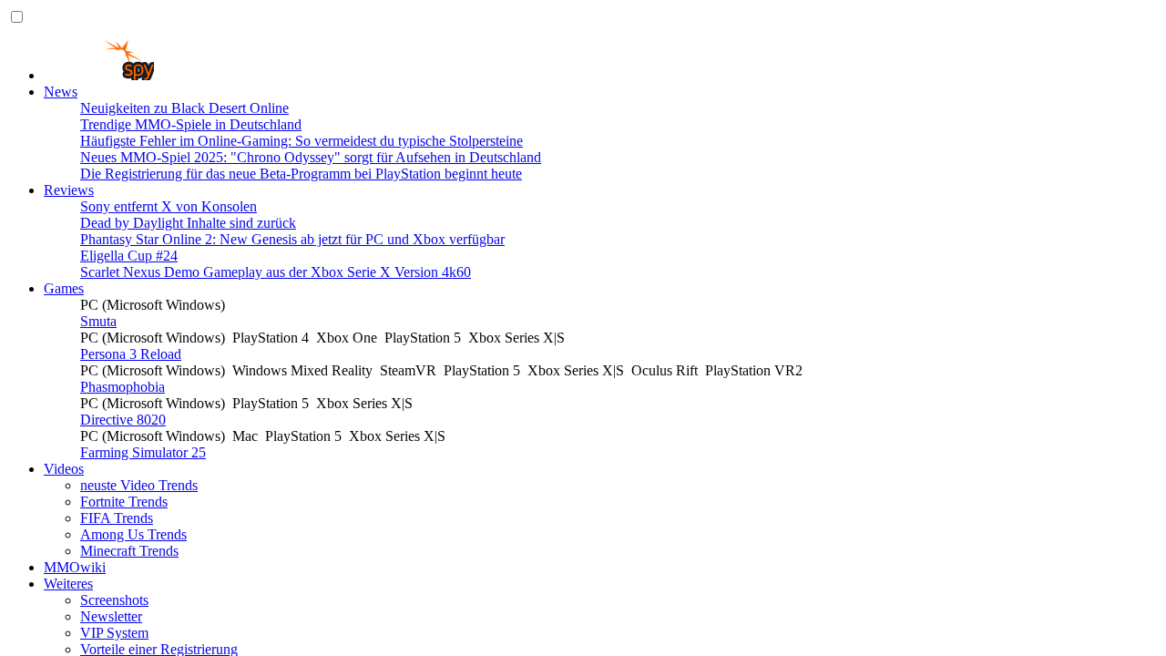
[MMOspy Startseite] (99, 75)
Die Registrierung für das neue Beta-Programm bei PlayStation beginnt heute (301, 173)
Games (64, 288)
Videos (64, 469)
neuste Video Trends (139, 485)
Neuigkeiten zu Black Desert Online (184, 108)
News (60, 91)
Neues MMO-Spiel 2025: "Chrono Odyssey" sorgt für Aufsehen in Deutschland (310, 157)
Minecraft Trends (129, 551)
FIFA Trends (116, 518)
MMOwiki (75, 567)
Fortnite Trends (124, 501)
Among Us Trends (133, 534)
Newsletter (111, 616)
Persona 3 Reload (130, 354)
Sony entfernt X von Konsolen (168, 206)
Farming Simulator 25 (143, 452)
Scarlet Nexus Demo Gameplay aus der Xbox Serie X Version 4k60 (275, 272)
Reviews (69, 190)
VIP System (114, 633)
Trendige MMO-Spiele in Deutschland (191, 124)
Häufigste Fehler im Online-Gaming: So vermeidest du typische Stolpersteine (301, 141)
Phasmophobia (122, 387)
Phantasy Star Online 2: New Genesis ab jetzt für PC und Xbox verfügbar (292, 239)
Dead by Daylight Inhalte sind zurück (188, 223)
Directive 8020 (123, 419)
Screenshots (114, 600)
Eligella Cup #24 (129, 255)
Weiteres (68, 583)
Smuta (98, 321)
